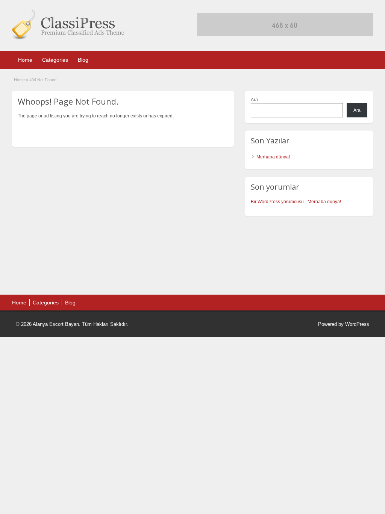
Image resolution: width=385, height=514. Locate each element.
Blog (83, 60)
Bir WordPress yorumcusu (277, 201)
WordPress (357, 324)
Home (25, 60)
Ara (254, 99)
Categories (55, 60)
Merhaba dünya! (273, 157)
